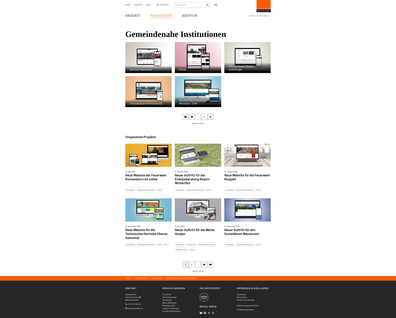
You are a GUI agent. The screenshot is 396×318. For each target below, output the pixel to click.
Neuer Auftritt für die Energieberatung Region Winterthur (192, 179)
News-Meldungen (169, 303)
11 (204, 116)
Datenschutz (242, 297)
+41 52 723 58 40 (132, 304)
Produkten (166, 294)
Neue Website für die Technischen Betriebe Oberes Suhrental (146, 234)
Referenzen (167, 300)
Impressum (241, 294)
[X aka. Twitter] (208, 313)
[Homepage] (260, 8)
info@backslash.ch (135, 308)
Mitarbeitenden (168, 305)
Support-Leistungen (170, 308)
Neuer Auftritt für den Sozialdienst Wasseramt (241, 232)
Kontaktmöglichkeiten (171, 311)
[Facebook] (205, 313)
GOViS (256, 305)
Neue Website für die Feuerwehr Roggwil (247, 177)
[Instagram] (213, 313)
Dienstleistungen (169, 297)
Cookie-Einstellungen (245, 300)
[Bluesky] (201, 313)
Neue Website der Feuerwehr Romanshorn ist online (146, 177)
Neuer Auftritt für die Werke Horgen (195, 232)
